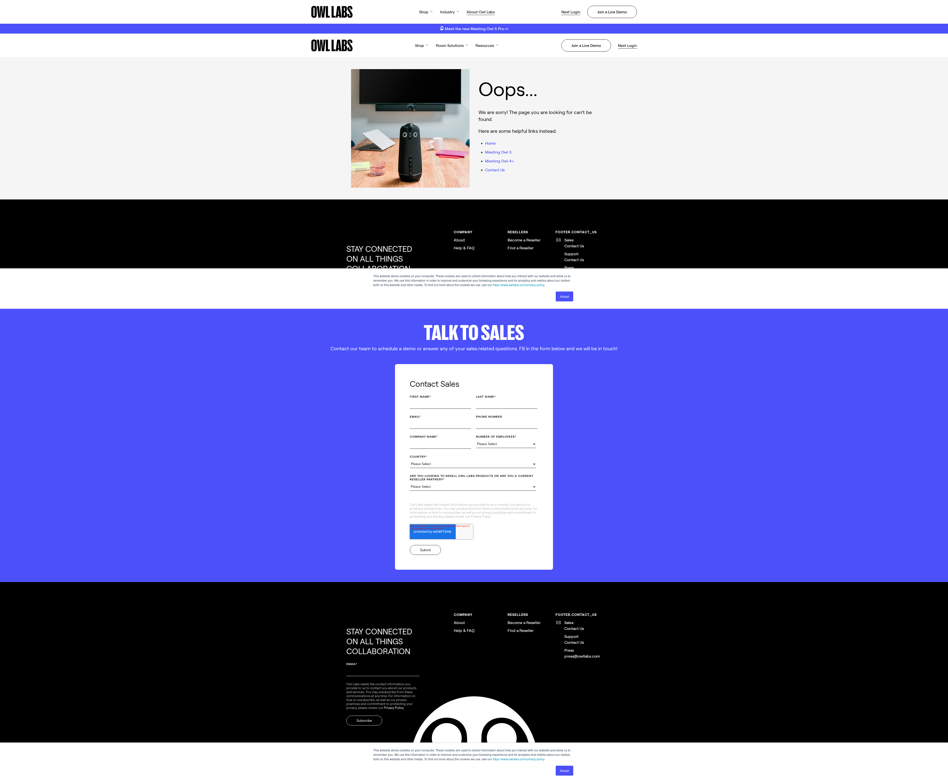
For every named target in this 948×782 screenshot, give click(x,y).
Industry (447, 11)
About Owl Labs (481, 11)
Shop (423, 11)
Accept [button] (564, 770)
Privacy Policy (480, 516)
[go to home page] (332, 12)
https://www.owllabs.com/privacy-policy (519, 759)
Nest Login (570, 11)
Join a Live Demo (612, 11)
